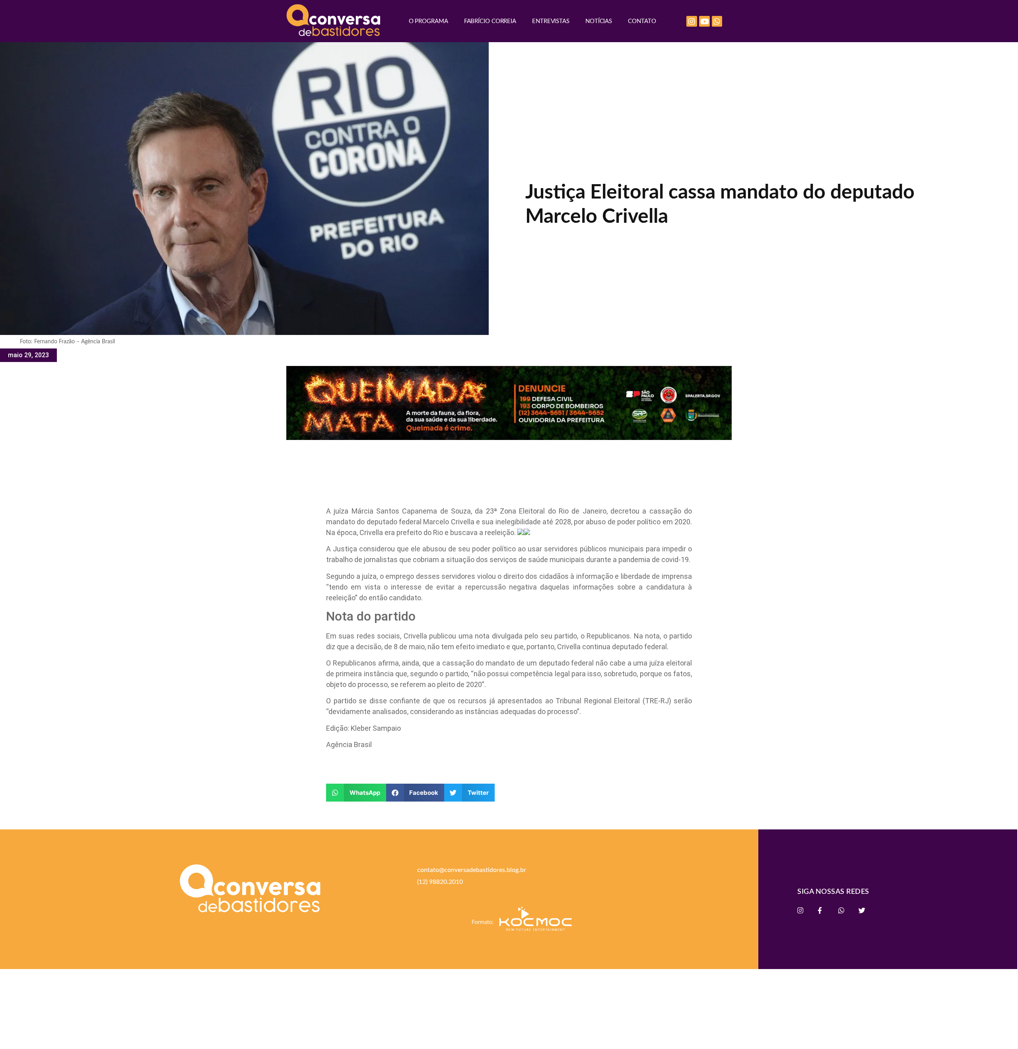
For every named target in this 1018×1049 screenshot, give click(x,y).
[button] (356, 793)
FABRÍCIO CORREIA (490, 21)
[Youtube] (704, 21)
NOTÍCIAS (598, 21)
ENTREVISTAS (550, 21)
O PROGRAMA (428, 21)
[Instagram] (691, 21)
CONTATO (642, 21)
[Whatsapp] (717, 21)
